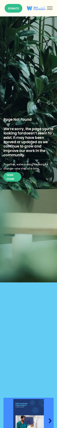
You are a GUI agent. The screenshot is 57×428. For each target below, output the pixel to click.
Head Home (10, 177)
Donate (13, 8)
